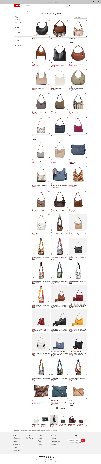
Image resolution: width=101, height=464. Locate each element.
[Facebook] (44, 457)
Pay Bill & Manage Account (30, 435)
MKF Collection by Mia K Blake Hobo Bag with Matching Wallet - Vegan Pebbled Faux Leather (77, 330)
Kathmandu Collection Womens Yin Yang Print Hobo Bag (59, 379)
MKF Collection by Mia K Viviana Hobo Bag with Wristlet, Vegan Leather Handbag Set (78, 306)
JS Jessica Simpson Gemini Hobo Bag (58, 210)
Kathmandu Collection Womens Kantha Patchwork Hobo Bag (40, 306)
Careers (52, 437)
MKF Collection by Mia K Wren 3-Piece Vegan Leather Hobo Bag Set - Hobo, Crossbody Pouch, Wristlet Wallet (59, 330)
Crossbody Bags (48, 430)
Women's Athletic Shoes (22, 430)
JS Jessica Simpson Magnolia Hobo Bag (76, 64)
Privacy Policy (38, 459)
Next (62, 408)
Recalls (14, 445)
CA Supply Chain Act (53, 459)
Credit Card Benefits (29, 438)
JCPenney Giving (54, 443)
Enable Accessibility (96, 1)
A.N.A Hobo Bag (73, 185)
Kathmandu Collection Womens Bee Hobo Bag (59, 234)
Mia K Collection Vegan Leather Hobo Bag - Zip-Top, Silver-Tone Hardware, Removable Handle (78, 234)
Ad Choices (49, 461)
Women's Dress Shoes (29, 430)
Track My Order (16, 435)
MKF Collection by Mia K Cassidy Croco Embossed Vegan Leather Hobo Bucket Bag (40, 330)
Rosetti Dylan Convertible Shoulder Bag (39, 112)
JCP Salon (40, 440)
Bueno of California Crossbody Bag (75, 210)
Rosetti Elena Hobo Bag (36, 136)
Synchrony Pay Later (16, 444)
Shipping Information (17, 443)
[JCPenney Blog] (51, 457)
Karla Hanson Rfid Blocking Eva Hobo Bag (39, 185)
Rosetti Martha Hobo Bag (55, 112)
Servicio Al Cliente (16, 450)
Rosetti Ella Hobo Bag (55, 136)
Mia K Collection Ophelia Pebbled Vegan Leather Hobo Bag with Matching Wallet (77, 354)
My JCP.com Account (16, 437)
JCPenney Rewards (16, 438)
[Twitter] (40, 457)
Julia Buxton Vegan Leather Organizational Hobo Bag (59, 186)
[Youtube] (48, 457)
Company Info (53, 438)
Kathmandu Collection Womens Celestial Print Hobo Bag (77, 282)
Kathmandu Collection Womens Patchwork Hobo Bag (41, 379)
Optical (40, 443)
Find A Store (41, 435)
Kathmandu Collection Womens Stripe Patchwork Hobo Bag (77, 379)
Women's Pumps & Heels (41, 430)
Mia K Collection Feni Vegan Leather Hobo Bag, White (41, 354)
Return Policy (15, 441)
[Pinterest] (46, 457)
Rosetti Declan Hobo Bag (73, 39)
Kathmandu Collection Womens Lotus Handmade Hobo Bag (59, 282)
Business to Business (55, 435)
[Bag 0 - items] (86, 5)
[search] (67, 5)
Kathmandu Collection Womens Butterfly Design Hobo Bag (59, 258)
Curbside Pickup (41, 437)
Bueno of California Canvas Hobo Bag (39, 210)
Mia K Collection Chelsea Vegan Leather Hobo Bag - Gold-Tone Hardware (77, 258)
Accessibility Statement (61, 459)
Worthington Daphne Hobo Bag (38, 88)
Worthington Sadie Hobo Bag (56, 88)
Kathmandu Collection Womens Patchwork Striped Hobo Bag (41, 282)
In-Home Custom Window (43, 445)
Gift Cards (15, 447)
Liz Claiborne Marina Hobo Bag (56, 64)
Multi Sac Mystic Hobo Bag (37, 233)
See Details (76, 443)
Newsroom (53, 440)
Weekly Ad (40, 438)
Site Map (52, 445)
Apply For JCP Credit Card (30, 437)
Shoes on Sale (35, 430)
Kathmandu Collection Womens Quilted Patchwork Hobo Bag (40, 258)
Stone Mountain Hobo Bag (74, 402)
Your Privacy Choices (44, 459)
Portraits (40, 441)
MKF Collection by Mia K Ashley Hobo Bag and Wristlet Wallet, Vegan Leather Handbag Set (59, 306)
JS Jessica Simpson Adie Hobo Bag (39, 64)
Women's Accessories (54, 430)
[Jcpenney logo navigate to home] (17, 5)
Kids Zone (40, 444)
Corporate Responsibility (55, 441)
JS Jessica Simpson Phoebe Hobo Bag (76, 88)
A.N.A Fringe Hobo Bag (56, 39)
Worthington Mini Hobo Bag (38, 39)
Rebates (14, 448)
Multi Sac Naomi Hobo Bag (74, 161)
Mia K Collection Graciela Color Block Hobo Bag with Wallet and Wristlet (59, 354)
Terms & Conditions (44, 461)
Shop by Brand (53, 444)
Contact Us (15, 440)
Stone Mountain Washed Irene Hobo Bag (40, 402)
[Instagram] (42, 457)
